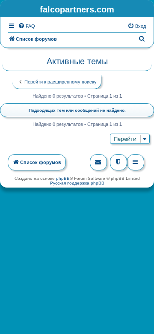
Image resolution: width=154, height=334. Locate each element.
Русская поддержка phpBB (77, 183)
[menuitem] (26, 26)
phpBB (63, 178)
